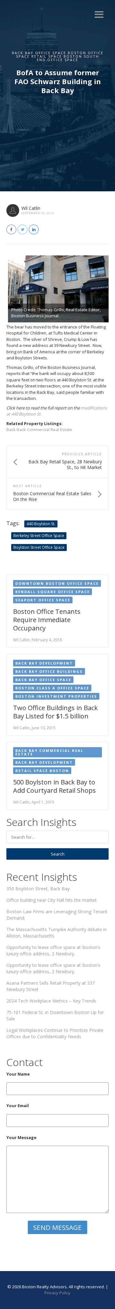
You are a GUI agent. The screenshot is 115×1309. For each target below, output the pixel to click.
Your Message (21, 1137)
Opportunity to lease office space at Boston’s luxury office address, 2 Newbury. (53, 950)
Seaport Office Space (42, 600)
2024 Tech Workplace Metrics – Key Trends (51, 1001)
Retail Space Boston (42, 770)
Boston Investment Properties (56, 696)
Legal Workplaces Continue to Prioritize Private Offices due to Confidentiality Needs (54, 1033)
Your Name (18, 1074)
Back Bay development (44, 663)
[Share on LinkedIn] (34, 229)
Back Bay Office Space (43, 679)
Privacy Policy (57, 1293)
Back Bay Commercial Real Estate (49, 752)
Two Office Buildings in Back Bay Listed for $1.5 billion (55, 711)
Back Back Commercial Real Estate (39, 429)
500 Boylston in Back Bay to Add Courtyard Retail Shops (54, 786)
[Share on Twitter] (22, 229)
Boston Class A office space (52, 688)
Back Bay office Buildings (49, 671)
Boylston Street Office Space (39, 547)
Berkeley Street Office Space (38, 535)
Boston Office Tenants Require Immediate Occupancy (46, 619)
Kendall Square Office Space (52, 591)
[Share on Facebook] (11, 229)
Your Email (17, 1105)
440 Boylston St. (41, 523)
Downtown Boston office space (57, 583)
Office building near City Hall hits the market (51, 900)
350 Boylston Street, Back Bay (38, 889)
